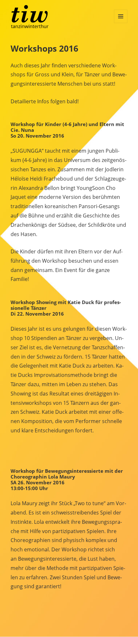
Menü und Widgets (120, 16)
